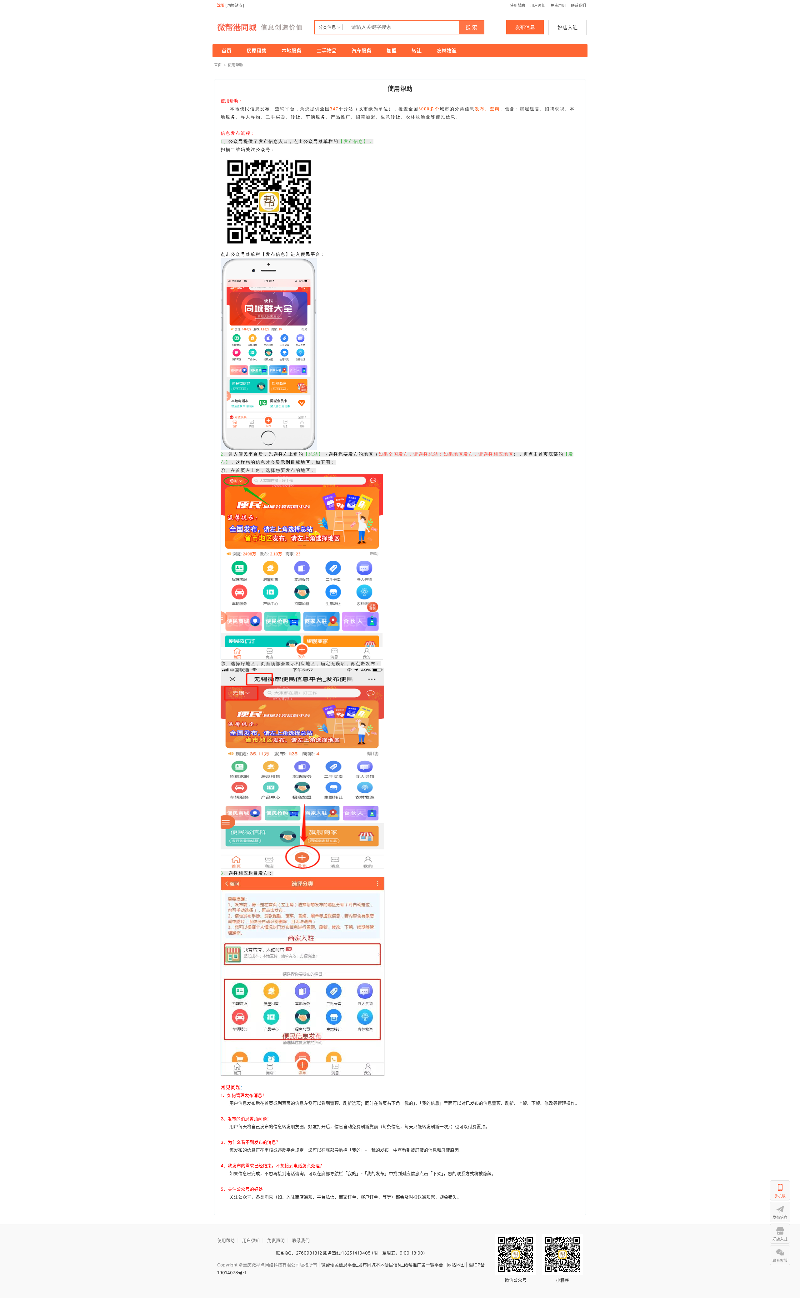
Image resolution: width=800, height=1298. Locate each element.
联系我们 (578, 5)
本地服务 (292, 51)
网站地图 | (457, 1264)
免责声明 (558, 5)
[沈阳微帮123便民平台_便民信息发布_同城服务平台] (264, 27)
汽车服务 (362, 51)
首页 (227, 51)
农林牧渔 (447, 51)
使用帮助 (517, 5)
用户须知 (537, 5)
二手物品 (327, 51)
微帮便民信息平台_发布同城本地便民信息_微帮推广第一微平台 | (383, 1264)
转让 (417, 51)
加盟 (392, 51)
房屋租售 (257, 51)
